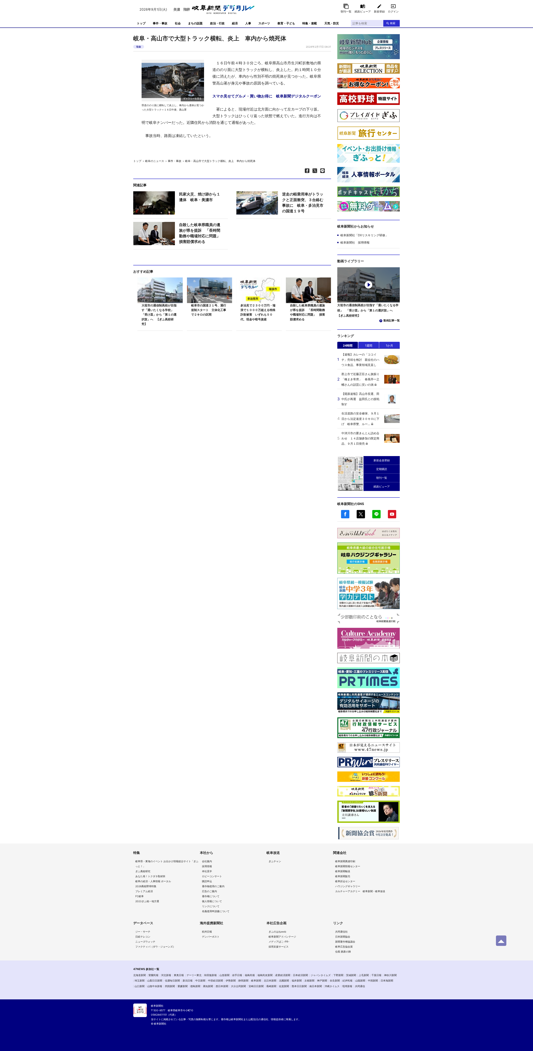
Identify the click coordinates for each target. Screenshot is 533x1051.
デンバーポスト (210, 936)
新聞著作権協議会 (345, 941)
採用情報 (207, 866)
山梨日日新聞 (154, 980)
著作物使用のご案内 (213, 886)
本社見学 (207, 871)
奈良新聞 (335, 980)
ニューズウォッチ (145, 941)
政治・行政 (217, 23)
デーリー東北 (194, 975)
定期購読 (381, 469)
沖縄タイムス (332, 986)
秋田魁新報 (210, 975)
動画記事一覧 (392, 320)
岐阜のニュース (154, 161)
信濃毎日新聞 (172, 980)
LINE (376, 514)
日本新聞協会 (342, 936)
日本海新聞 (387, 980)
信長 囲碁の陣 (343, 951)
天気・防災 (331, 23)
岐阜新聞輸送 (342, 871)
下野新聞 (338, 975)
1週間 (368, 345)
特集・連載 (309, 23)
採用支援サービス (279, 946)
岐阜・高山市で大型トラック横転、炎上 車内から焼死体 (220, 161)
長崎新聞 (271, 986)
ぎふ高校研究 (142, 871)
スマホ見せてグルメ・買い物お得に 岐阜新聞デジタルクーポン (266, 96)
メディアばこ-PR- (279, 941)
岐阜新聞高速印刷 (345, 861)
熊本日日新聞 (299, 986)
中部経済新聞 (215, 980)
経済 (235, 23)
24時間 (347, 345)
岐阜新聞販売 (342, 876)
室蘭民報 (153, 975)
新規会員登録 (382, 460)
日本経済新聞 (300, 975)
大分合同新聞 (238, 986)
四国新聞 (170, 986)
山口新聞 (139, 986)
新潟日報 (188, 980)
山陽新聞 (360, 980)
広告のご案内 (209, 891)
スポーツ (264, 23)
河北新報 (166, 975)
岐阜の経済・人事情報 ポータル (153, 881)
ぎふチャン (275, 861)
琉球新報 (347, 986)
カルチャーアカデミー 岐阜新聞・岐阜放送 (360, 891)
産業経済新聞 (282, 975)
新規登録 (379, 11)
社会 (178, 23)
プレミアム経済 (144, 891)
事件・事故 (160, 23)
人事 (248, 23)
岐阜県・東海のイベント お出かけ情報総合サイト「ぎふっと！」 (166, 864)
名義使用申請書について (215, 911)
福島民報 (250, 975)
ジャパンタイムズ (321, 975)
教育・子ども (286, 23)
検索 (392, 23)
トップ (141, 23)
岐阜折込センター (345, 881)
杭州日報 (207, 931)
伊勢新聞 (231, 980)
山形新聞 (224, 975)
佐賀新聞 (284, 986)
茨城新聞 (351, 975)
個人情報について (212, 901)
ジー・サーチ (142, 931)
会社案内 (207, 861)
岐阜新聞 (256, 980)
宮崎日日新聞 (256, 986)
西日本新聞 (222, 986)
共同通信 (360, 986)
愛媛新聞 (183, 986)
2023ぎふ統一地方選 (147, 901)
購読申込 (207, 881)
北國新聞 (284, 980)
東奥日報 (179, 975)
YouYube (392, 514)
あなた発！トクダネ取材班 (150, 876)
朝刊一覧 (346, 11)
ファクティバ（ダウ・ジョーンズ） (155, 946)
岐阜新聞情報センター (347, 866)
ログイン (393, 11)
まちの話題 (195, 23)
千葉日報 (376, 975)
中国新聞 (373, 980)
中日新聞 (200, 980)
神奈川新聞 (390, 975)
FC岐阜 (139, 896)
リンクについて (210, 906)
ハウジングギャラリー (347, 886)
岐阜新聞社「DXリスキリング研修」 (364, 235)
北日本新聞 (270, 980)
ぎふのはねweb (277, 931)
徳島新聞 (195, 986)
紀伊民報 (347, 980)
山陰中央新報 (154, 986)
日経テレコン (142, 936)
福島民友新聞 (265, 975)
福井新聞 (297, 980)
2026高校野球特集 (145, 886)
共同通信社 (341, 931)
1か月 (389, 345)
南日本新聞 (315, 986)
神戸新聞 (322, 980)
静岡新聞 (243, 980)
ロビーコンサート (212, 876)
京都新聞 (309, 980)
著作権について (210, 896)
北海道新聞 (139, 975)
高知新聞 (208, 986)
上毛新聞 (364, 975)
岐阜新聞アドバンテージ (282, 936)
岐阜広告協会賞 (344, 946)
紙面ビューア (363, 11)
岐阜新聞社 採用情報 (355, 242)
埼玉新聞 (139, 980)
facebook (345, 514)
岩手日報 (237, 975)
